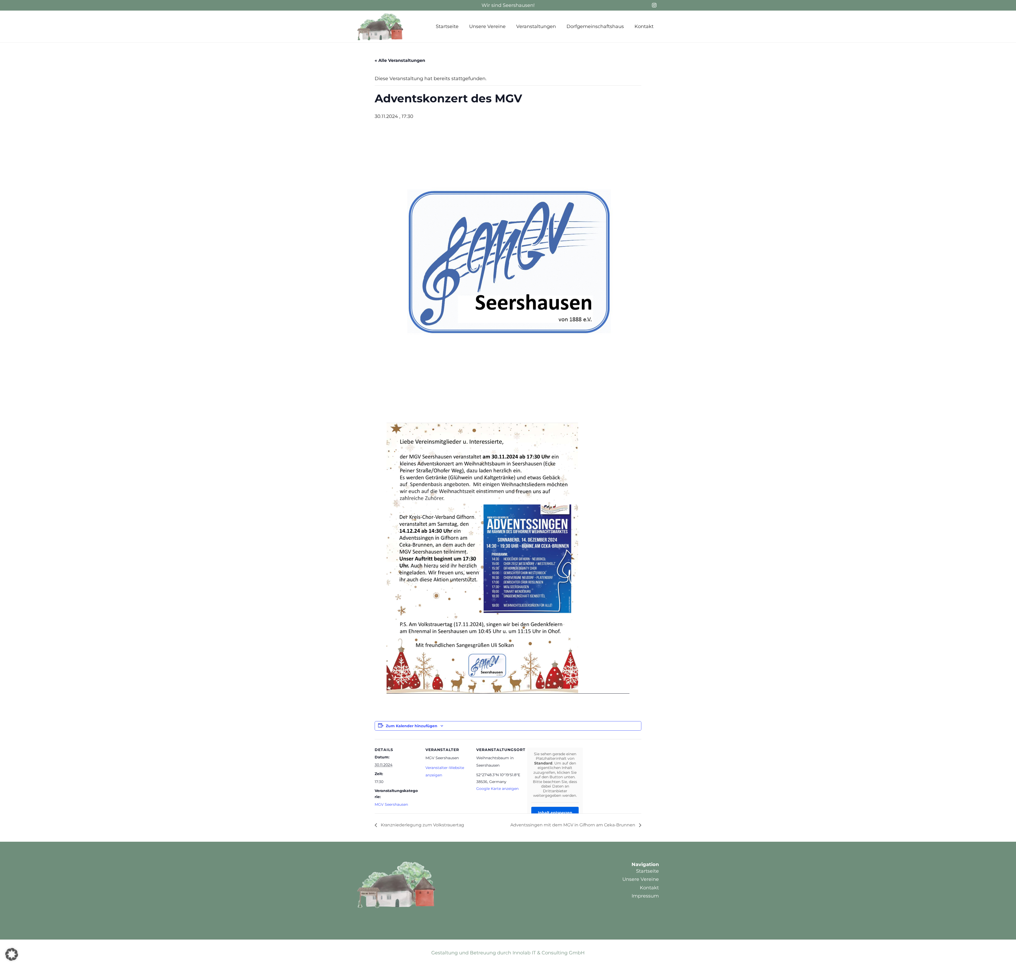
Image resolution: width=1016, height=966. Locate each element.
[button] (510, 26)
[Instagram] (654, 5)
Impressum (645, 896)
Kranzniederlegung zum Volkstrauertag (422, 824)
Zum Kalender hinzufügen (411, 726)
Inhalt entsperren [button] (555, 812)
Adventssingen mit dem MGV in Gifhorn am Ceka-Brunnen (573, 824)
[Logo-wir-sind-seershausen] (380, 26)
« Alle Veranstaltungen (400, 60)
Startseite (647, 871)
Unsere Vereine (640, 879)
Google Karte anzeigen (497, 788)
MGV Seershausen (391, 804)
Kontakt (649, 888)
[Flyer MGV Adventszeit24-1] (508, 558)
